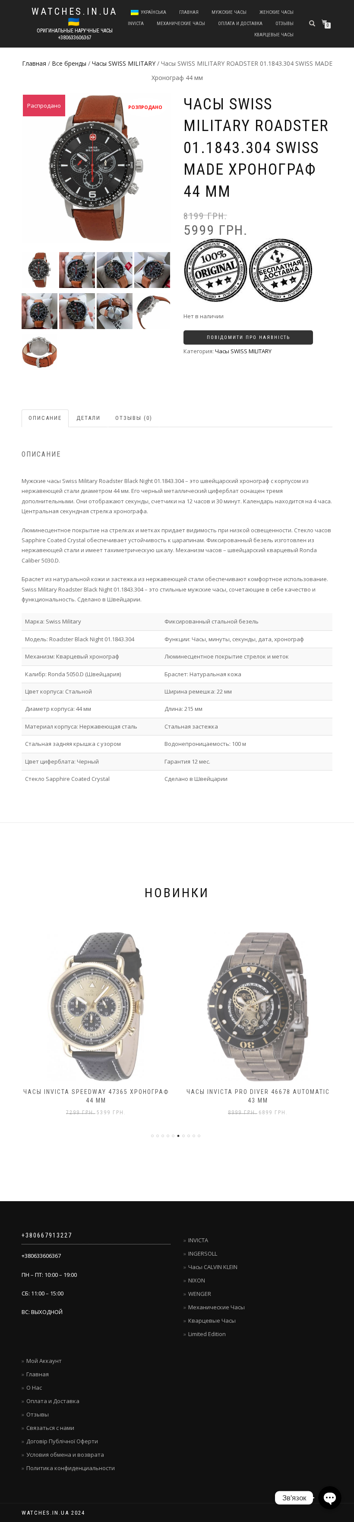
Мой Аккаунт (44, 1361)
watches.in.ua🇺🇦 (74, 16)
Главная (189, 12)
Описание (45, 418)
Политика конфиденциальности (70, 1468)
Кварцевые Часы (212, 1320)
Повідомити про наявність (248, 337)
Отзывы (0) (133, 418)
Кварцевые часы (274, 35)
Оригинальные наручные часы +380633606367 (75, 34)
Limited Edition (207, 1334)
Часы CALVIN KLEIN (212, 1267)
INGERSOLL (202, 1253)
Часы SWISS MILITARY (123, 63)
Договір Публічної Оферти (62, 1441)
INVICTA (136, 23)
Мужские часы (229, 12)
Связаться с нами (50, 1428)
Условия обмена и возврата (65, 1454)
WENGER (199, 1294)
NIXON (196, 1280)
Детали (88, 418)
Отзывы (284, 23)
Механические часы (181, 23)
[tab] (46, 418)
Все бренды (69, 63)
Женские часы (276, 12)
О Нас (34, 1387)
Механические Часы (216, 1307)
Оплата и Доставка (240, 23)
